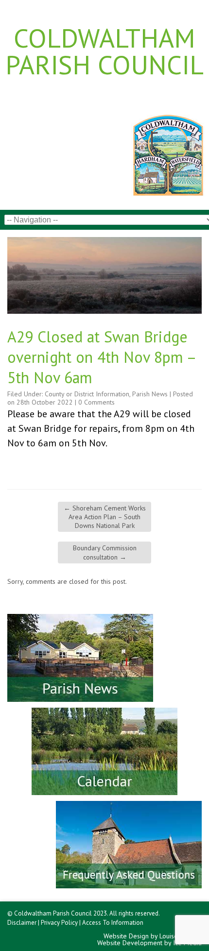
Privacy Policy (59, 922)
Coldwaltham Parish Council (104, 51)
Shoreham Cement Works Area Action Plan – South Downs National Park (105, 517)
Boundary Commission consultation (105, 552)
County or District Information (87, 394)
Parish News (150, 394)
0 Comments (96, 402)
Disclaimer (21, 922)
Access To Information (112, 922)
